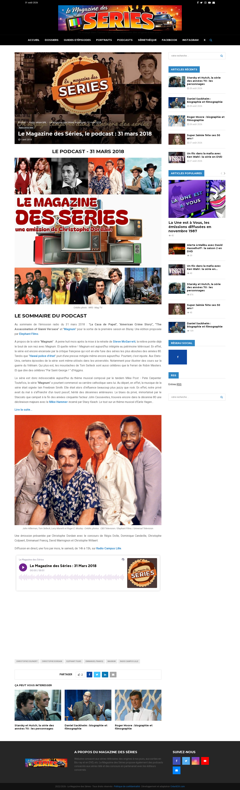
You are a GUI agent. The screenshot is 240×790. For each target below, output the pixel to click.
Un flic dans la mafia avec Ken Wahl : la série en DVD (204, 155)
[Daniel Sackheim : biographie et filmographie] (176, 102)
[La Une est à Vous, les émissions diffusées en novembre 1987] (196, 199)
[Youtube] (205, 761)
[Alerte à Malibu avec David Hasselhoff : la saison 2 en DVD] (176, 249)
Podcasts (125, 40)
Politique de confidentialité (127, 786)
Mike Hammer (58, 402)
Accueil (34, 40)
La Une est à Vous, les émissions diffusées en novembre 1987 (189, 226)
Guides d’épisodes (77, 40)
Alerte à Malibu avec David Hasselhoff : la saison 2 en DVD (204, 248)
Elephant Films (73, 661)
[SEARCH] (221, 55)
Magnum (112, 661)
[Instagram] (195, 761)
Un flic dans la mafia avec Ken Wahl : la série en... (204, 267)
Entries (174, 384)
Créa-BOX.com (177, 786)
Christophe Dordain (52, 661)
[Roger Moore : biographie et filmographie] (176, 120)
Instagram (190, 40)
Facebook (169, 40)
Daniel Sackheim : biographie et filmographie (205, 100)
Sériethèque (147, 40)
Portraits (104, 40)
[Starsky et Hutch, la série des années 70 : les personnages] (176, 81)
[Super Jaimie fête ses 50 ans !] (176, 139)
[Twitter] (186, 761)
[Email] (176, 770)
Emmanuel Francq (94, 661)
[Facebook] (176, 761)
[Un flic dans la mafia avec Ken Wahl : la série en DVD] (176, 157)
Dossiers (52, 40)
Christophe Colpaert (27, 661)
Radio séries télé (26, 128)
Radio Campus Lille (129, 661)
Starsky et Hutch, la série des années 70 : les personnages (34, 727)
